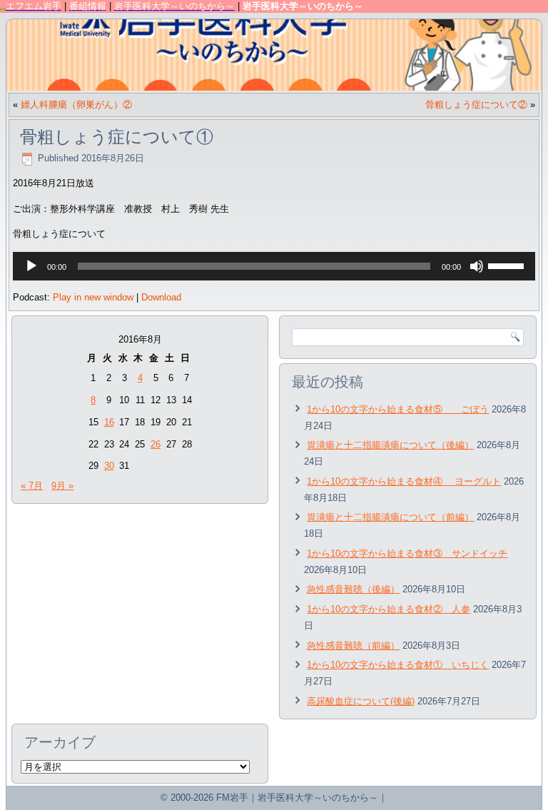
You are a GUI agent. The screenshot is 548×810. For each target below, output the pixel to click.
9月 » (62, 485)
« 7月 (32, 485)
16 (109, 422)
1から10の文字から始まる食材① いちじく (398, 664)
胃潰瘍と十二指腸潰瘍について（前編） (390, 517)
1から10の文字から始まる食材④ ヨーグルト (404, 481)
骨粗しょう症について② (476, 104)
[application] (274, 266)
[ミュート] (477, 266)
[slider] (508, 265)
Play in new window (93, 297)
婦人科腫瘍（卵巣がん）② (76, 104)
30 (109, 465)
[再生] (31, 266)
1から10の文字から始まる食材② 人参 (388, 609)
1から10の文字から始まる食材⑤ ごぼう (398, 409)
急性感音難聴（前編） (353, 645)
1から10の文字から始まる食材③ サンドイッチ (407, 553)
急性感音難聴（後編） (353, 589)
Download (161, 297)
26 (156, 444)
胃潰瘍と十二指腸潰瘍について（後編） (390, 445)
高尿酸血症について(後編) (361, 701)
